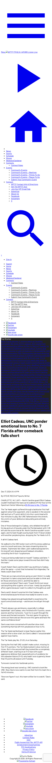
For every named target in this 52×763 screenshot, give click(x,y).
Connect (9, 182)
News (8, 151)
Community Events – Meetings (24, 172)
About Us (15, 194)
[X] (10, 325)
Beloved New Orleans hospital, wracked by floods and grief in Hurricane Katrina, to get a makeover (25, 377)
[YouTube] (10, 330)
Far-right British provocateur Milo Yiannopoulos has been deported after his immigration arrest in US (25, 353)
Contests (10, 163)
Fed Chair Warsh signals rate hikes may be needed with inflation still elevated (25, 391)
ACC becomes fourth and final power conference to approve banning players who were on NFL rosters (26, 410)
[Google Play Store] (14, 334)
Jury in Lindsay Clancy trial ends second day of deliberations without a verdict (24, 380)
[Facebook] (11, 323)
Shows (9, 158)
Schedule (10, 156)
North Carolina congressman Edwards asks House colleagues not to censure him (25, 406)
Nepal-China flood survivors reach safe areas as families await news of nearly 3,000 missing (24, 361)
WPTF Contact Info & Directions (24, 184)
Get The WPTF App (19, 186)
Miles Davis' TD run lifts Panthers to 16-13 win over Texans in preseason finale (26, 367)
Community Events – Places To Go (25, 177)
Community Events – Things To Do (25, 175)
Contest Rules (17, 165)
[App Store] (11, 332)
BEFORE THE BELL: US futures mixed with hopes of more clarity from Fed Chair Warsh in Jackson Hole (25, 403)
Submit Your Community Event (24, 179)
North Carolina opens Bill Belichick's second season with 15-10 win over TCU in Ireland (25, 357)
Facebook (15, 196)
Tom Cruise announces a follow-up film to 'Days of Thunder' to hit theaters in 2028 (25, 346)
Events (9, 167)
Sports (9, 153)
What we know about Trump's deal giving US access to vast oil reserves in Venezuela (23, 349)
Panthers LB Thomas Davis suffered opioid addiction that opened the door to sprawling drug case (22, 396)
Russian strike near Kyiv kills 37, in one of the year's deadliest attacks (25, 363)
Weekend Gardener (14, 160)
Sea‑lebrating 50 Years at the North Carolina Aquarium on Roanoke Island (24, 373)
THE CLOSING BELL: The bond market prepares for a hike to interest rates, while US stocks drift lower (25, 384)
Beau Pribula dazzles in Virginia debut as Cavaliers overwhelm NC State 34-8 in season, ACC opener (22, 342)
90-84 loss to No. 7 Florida (36, 505)
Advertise (15, 191)
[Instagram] (11, 327)
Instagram (15, 198)
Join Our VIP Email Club (20, 189)
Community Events (19, 170)
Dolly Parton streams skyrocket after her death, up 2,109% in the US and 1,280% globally (25, 387)
